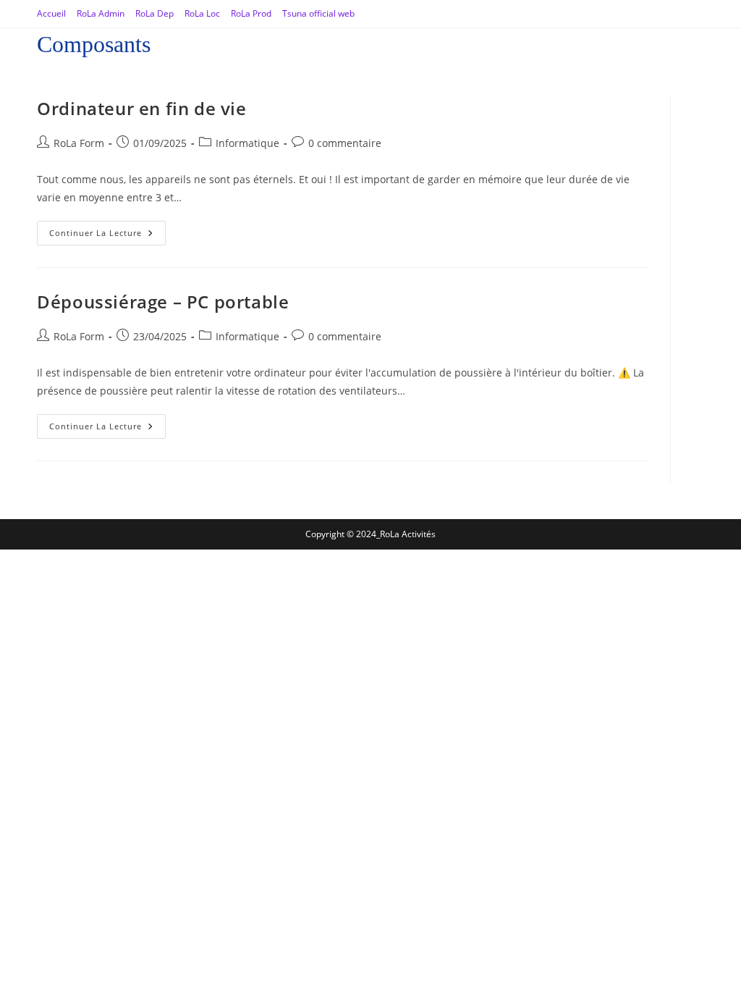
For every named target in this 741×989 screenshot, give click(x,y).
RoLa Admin (100, 13)
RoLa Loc (202, 13)
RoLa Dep (154, 13)
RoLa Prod (251, 13)
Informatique (247, 143)
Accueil (51, 13)
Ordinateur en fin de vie (141, 108)
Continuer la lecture (107, 229)
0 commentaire (344, 143)
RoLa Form (79, 143)
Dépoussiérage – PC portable (163, 301)
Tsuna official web (318, 13)
